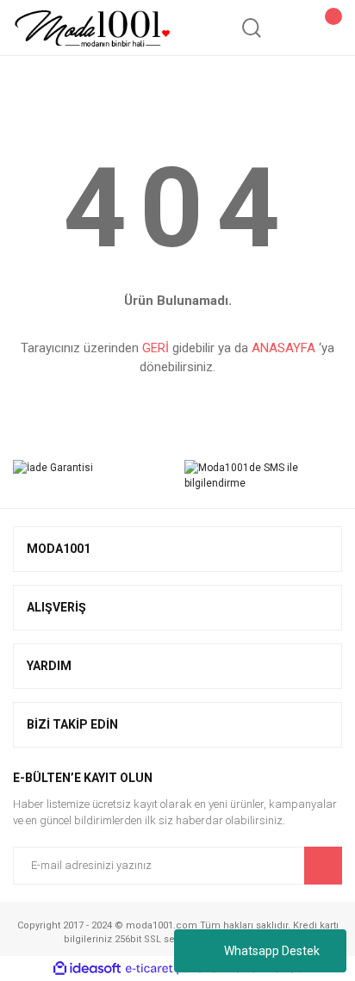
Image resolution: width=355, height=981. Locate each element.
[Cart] (324, 28)
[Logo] (92, 28)
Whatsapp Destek (272, 951)
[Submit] (323, 866)
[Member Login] (288, 28)
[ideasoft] (87, 968)
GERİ (155, 348)
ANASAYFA (283, 348)
